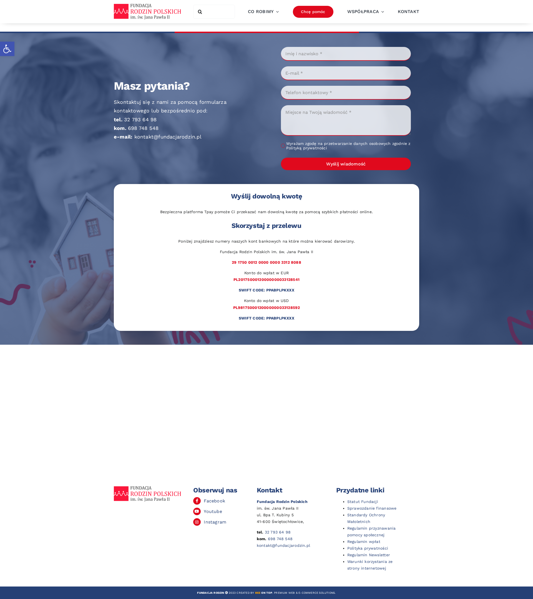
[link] (7, 49)
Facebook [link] (214, 501)
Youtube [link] (213, 511)
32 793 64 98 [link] (140, 119)
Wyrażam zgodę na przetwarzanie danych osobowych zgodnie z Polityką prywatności (348, 145)
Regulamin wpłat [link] (363, 541)
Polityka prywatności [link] (367, 548)
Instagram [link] (215, 522)
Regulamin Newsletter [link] (368, 555)
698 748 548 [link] (143, 128)
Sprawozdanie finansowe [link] (372, 508)
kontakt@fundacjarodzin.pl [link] (168, 137)
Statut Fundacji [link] (362, 501)
